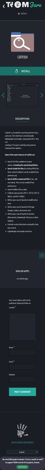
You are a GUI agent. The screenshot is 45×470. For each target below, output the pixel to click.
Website (12, 374)
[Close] (43, 459)
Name (12, 347)
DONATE (22, 467)
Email (12, 361)
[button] (3, 95)
